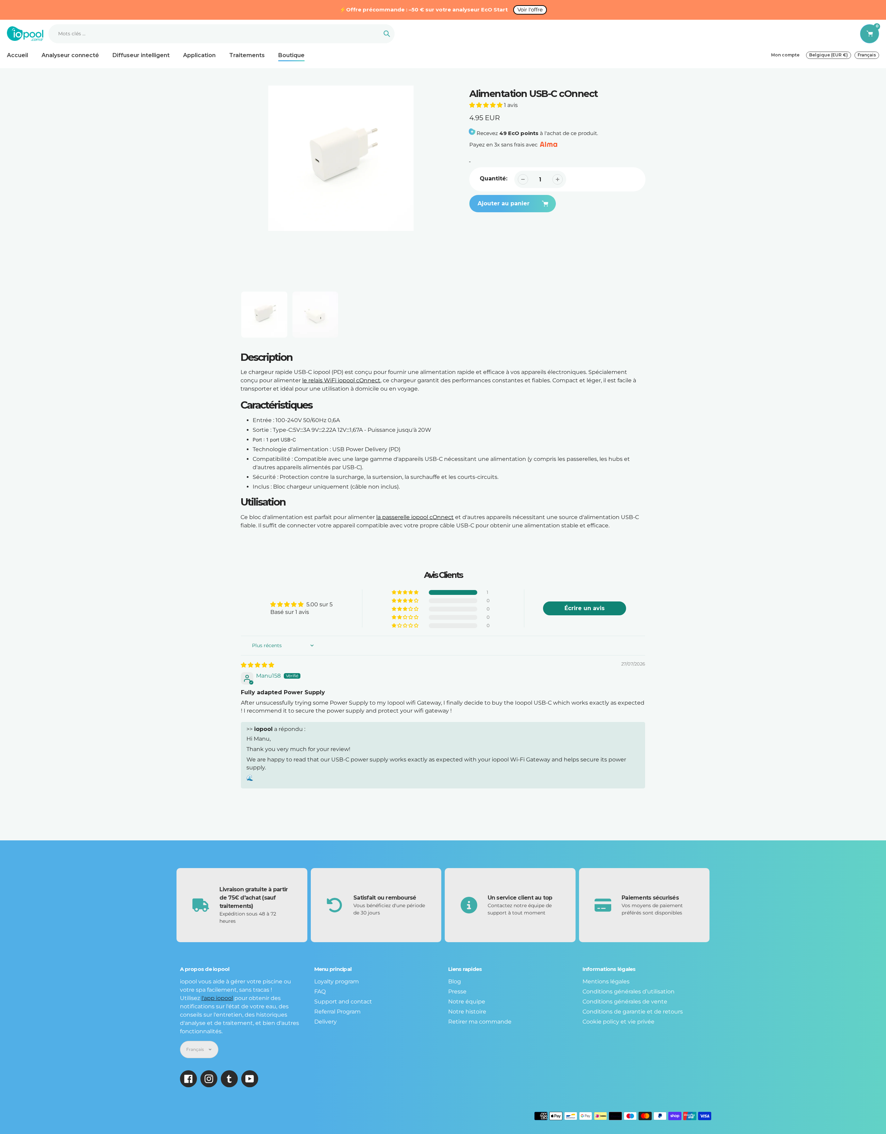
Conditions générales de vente (624, 1001)
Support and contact (343, 1001)
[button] (486, 105)
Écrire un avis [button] (584, 608)
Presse (457, 991)
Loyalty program (336, 981)
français (867, 54)
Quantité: (493, 178)
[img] (257, 665)
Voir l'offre (530, 9)
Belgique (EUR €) (828, 54)
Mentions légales (606, 981)
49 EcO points (519, 133)
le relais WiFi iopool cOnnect (341, 380)
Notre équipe (466, 1001)
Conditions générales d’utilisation (628, 991)
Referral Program (337, 1011)
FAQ (320, 991)
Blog (454, 981)
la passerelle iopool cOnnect (415, 517)
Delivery (325, 1021)
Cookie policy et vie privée (618, 1021)
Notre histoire (467, 1011)
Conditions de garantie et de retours (632, 1011)
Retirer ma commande (480, 1021)
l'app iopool (217, 998)
